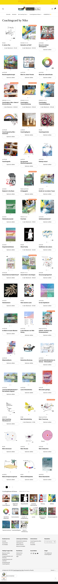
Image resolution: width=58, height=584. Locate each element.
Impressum (19, 554)
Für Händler (5, 544)
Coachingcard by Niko (35, 541)
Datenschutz (19, 553)
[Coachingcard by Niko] (29, 8)
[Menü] (5, 572)
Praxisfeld (32, 544)
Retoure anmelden (20, 546)
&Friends (32, 542)
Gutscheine (5, 542)
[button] (3, 9)
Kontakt (4, 541)
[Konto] (52, 9)
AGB (17, 556)
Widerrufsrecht (20, 544)
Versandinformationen (21, 541)
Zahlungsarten (19, 542)
